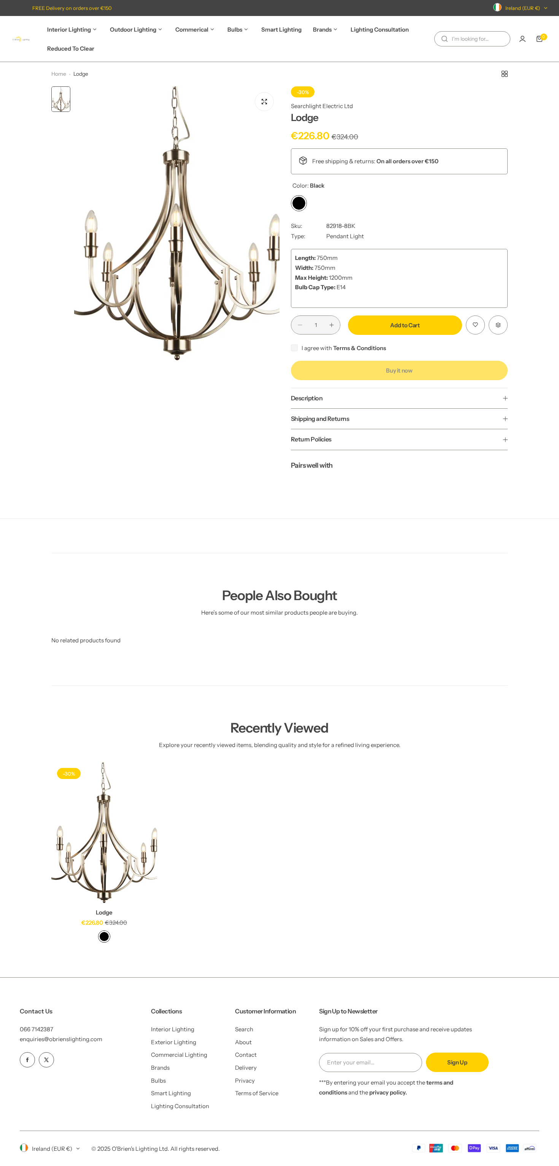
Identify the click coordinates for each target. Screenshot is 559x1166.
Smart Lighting (171, 1093)
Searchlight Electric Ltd (322, 106)
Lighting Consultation (180, 1106)
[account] (522, 38)
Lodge (104, 912)
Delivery (246, 1067)
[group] (177, 223)
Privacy (245, 1080)
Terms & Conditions (359, 348)
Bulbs (158, 1080)
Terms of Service (256, 1093)
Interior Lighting (172, 1029)
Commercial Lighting (179, 1054)
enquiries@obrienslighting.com (61, 1039)
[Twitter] (46, 1059)
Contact (246, 1054)
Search (244, 1029)
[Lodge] (104, 832)
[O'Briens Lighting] (20, 39)
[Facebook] (27, 1059)
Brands (160, 1067)
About (243, 1042)
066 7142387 (36, 1029)
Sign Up (457, 1062)
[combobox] (472, 38)
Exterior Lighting (173, 1042)
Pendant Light (345, 236)
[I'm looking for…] (444, 38)
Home (58, 73)
